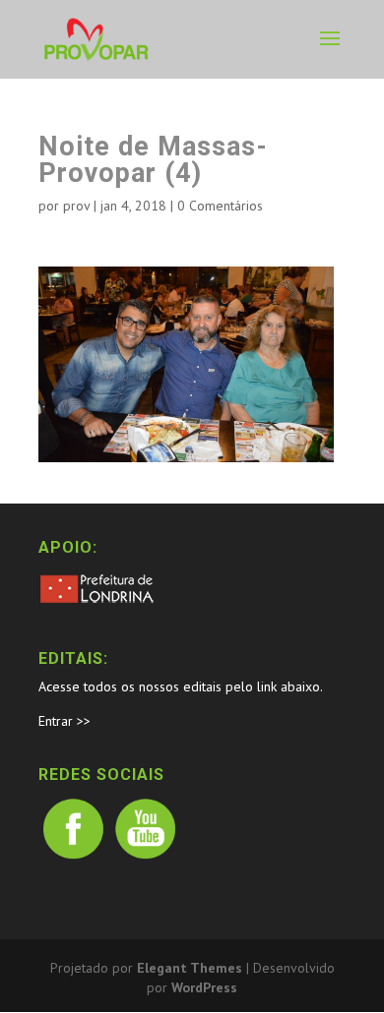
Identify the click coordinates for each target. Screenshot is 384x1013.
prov (76, 205)
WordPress (204, 987)
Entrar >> (64, 721)
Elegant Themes (189, 968)
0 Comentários (220, 205)
